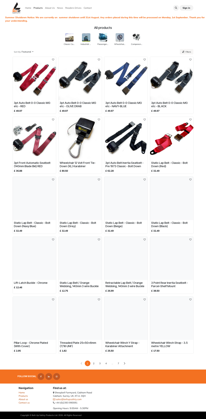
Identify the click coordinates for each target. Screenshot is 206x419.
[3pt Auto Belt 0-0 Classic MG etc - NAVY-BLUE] (126, 78)
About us (23, 399)
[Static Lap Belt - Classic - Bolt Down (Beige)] (126, 198)
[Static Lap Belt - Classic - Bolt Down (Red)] (171, 138)
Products (23, 395)
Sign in (186, 7)
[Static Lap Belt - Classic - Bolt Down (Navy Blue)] (34, 198)
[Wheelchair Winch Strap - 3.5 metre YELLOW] (171, 318)
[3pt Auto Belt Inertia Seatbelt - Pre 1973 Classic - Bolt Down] (126, 138)
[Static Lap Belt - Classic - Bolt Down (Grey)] (80, 198)
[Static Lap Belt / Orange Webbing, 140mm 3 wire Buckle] (80, 258)
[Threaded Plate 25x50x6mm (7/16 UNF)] (80, 318)
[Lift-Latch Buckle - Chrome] (34, 258)
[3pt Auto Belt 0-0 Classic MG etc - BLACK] (171, 78)
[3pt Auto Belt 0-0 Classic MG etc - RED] (34, 78)
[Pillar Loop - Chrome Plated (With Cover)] (34, 318)
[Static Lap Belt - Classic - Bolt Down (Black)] (171, 198)
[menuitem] (28, 8)
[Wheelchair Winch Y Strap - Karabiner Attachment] (126, 318)
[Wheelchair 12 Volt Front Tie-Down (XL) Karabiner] (80, 138)
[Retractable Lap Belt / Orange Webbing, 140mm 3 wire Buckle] (126, 258)
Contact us (24, 402)
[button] (176, 8)
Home (22, 392)
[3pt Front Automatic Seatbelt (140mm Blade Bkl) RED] (34, 138)
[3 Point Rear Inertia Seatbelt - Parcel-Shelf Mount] (171, 258)
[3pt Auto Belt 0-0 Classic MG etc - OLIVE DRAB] (80, 78)
